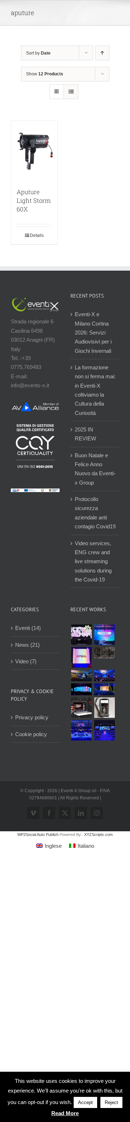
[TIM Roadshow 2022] (104, 730)
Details (37, 235)
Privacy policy (31, 717)
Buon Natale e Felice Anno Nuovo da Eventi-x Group (95, 469)
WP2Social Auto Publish (37, 834)
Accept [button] (85, 1102)
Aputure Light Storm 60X (34, 200)
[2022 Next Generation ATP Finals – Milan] (81, 730)
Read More (65, 1113)
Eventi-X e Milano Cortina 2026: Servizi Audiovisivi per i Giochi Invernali (93, 332)
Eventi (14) (28, 628)
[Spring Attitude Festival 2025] (81, 634)
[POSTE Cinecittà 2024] (104, 689)
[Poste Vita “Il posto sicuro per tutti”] (104, 675)
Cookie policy (31, 734)
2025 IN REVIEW (85, 433)
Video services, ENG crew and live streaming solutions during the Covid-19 (93, 561)
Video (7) (25, 661)
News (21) (27, 645)
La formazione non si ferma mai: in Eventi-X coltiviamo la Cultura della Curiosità (95, 390)
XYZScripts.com (98, 834)
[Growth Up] (104, 634)
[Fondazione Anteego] (81, 657)
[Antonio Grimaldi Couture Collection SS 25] (104, 653)
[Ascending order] (102, 53)
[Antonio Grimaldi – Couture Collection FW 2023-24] (104, 707)
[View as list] (71, 92)
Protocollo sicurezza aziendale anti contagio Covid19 (95, 512)
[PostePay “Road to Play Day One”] (81, 675)
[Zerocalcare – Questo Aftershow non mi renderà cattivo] (81, 707)
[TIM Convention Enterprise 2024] (81, 689)
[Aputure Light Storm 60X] (34, 151)
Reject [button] (111, 1102)
